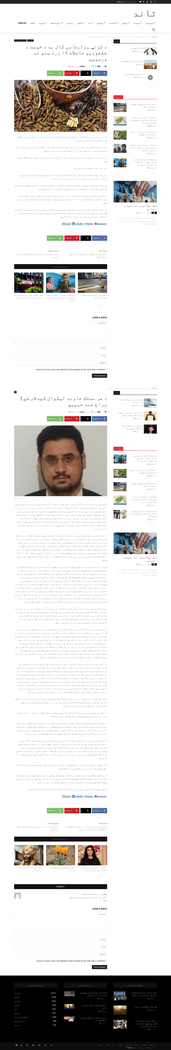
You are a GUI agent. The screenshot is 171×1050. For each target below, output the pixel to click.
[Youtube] (140, 1)
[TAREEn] (93, 66)
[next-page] (100, 306)
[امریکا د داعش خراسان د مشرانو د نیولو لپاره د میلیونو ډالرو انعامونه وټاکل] (120, 148)
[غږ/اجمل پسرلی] (150, 51)
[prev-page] (104, 306)
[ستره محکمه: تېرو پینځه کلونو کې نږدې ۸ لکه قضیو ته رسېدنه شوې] (28, 283)
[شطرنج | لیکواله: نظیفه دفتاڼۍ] (135, 191)
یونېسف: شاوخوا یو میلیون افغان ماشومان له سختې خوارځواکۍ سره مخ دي (60, 297)
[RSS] (27, 1045)
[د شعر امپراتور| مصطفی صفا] (150, 64)
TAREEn (82, 66)
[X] (143, 1)
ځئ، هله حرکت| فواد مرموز (145, 1007)
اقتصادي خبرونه (137, 37)
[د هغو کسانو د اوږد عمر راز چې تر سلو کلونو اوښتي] (120, 135)
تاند (149, 213)
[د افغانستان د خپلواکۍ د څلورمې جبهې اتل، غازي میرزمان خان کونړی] (120, 1024)
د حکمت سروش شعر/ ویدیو (133, 74)
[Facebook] (154, 1)
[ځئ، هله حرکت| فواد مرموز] (120, 1010)
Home (154, 37)
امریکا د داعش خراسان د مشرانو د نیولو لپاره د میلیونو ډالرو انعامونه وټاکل (143, 147)
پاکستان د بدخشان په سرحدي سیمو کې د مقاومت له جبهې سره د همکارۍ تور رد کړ (143, 120)
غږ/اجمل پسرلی (137, 48)
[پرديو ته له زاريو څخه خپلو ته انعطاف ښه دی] (69, 1019)
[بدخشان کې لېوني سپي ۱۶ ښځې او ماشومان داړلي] (92, 283)
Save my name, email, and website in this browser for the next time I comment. (70, 369)
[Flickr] (45, 1045)
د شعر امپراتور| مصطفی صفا (132, 61)
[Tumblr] (147, 1)
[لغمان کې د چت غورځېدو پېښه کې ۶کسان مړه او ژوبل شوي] (69, 993)
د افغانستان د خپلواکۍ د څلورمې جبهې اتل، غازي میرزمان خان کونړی (146, 1023)
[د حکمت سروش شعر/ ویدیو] (150, 77)
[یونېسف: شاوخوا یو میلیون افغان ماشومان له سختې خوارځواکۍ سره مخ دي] (60, 283)
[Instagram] (150, 1)
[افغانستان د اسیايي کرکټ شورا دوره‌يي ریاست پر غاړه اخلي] (120, 995)
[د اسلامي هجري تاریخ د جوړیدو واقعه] (69, 1006)
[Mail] (33, 1045)
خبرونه (148, 37)
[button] (153, 29)
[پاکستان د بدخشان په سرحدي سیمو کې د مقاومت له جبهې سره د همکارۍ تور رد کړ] (120, 120)
